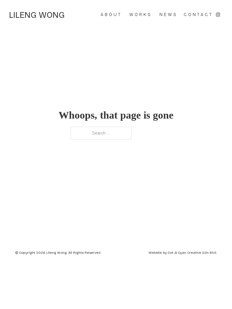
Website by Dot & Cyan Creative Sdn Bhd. (183, 253)
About (111, 14)
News (169, 14)
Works (140, 14)
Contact (198, 14)
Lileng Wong (37, 15)
